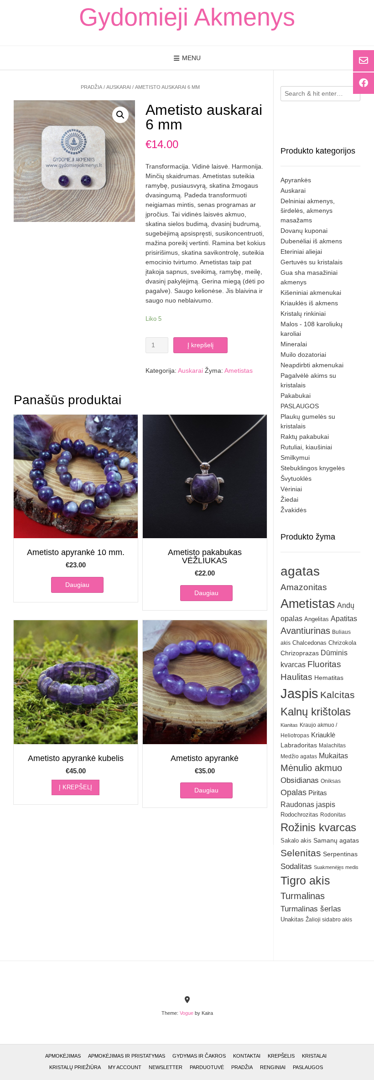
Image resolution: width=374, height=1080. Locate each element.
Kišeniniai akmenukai (310, 292)
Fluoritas (324, 664)
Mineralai (293, 344)
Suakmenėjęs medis (336, 867)
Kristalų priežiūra (75, 1067)
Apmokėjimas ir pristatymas (126, 1056)
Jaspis (299, 693)
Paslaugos (308, 1067)
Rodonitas (333, 815)
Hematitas (328, 677)
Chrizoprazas (299, 653)
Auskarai (118, 87)
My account (124, 1067)
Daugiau (77, 584)
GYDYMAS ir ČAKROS (199, 1056)
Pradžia (91, 87)
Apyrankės (295, 180)
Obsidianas (299, 780)
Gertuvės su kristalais (311, 262)
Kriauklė (323, 735)
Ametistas (238, 370)
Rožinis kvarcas (318, 827)
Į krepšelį (200, 345)
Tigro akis (305, 880)
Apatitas (344, 618)
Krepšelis (281, 1056)
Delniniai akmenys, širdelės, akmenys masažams (307, 210)
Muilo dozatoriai (303, 354)
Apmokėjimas (63, 1056)
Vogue (186, 1013)
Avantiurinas (305, 631)
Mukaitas (333, 755)
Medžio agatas (298, 756)
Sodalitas (296, 866)
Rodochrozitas (299, 814)
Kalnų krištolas (315, 711)
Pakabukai (295, 395)
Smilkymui (295, 457)
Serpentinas (340, 854)
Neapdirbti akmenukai (311, 365)
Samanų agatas (336, 840)
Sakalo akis (296, 840)
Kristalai (314, 1056)
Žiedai (289, 499)
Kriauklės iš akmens (309, 303)
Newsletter (165, 1067)
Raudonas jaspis (307, 804)
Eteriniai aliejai (301, 251)
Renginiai (273, 1067)
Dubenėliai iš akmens (311, 241)
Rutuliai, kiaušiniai (306, 447)
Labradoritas (298, 745)
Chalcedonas (309, 643)
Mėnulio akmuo (311, 768)
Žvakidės (293, 510)
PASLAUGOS (299, 406)
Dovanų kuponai (303, 230)
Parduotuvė (207, 1067)
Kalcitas (337, 694)
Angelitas (316, 619)
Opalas (293, 792)
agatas (300, 571)
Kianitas (289, 725)
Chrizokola (342, 642)
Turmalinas (302, 896)
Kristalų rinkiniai (303, 313)
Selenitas (300, 853)
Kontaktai (246, 1056)
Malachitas (332, 745)
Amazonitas (303, 587)
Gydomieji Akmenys (187, 17)
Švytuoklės (296, 478)
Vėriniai (291, 489)
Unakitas (292, 919)
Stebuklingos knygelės (312, 468)
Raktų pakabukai (304, 436)
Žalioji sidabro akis (329, 919)
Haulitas (296, 677)
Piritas (317, 793)
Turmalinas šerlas (310, 909)
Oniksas (331, 781)
